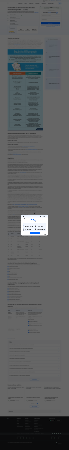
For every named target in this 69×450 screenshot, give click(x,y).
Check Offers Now (34, 233)
